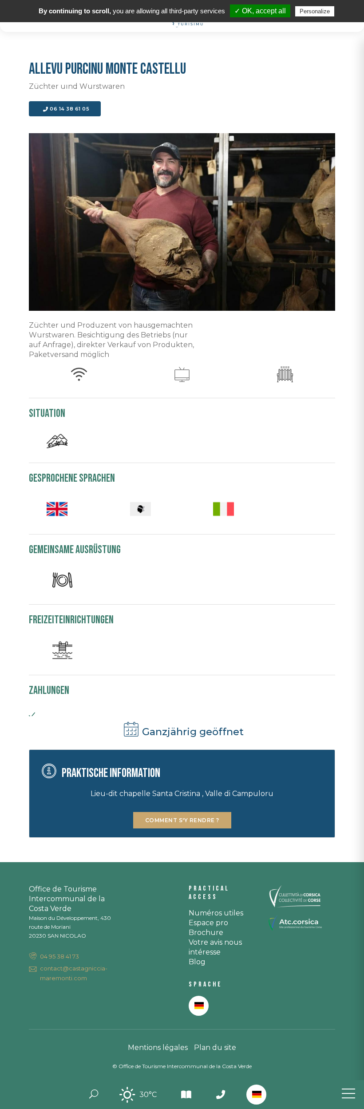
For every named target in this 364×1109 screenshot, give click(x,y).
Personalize (315, 11)
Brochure (206, 932)
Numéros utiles (216, 913)
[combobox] (256, 1095)
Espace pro (208, 923)
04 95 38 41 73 (59, 956)
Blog (197, 962)
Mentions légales (158, 1047)
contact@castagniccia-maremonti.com (73, 973)
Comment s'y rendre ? (182, 820)
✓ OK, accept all (260, 11)
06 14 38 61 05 (69, 109)
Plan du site (215, 1047)
